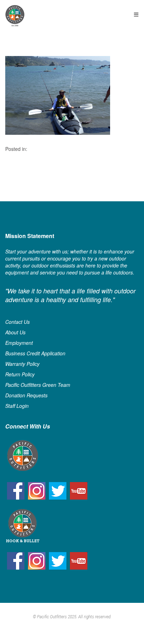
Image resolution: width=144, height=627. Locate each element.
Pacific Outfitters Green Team (37, 384)
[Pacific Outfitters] (15, 15)
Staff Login (17, 405)
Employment (19, 342)
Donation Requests (26, 395)
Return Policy (20, 374)
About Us (15, 332)
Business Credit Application (35, 353)
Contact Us (17, 321)
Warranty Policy (22, 363)
